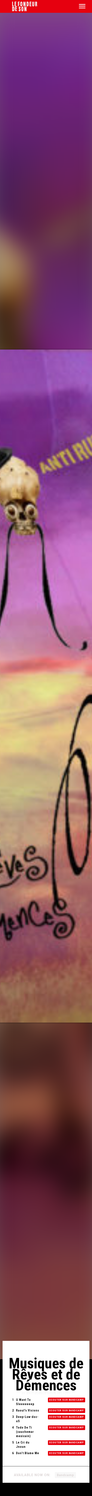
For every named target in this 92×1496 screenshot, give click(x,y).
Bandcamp (65, 1475)
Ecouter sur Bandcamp (66, 1399)
